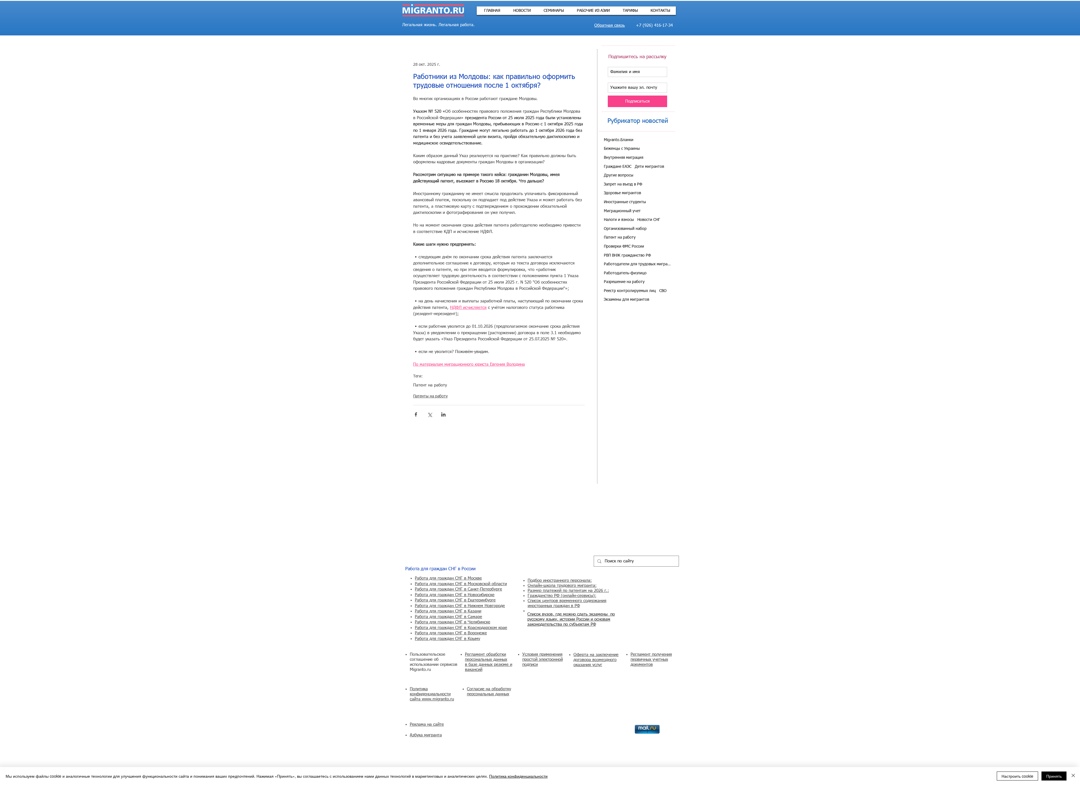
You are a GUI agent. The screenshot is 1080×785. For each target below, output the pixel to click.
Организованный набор (625, 229)
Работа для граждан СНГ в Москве (448, 578)
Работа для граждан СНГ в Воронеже (451, 633)
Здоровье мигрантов (622, 193)
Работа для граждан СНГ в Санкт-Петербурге (458, 589)
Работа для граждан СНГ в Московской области (461, 584)
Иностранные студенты (625, 202)
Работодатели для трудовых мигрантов (637, 264)
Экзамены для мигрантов (626, 300)
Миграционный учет (622, 211)
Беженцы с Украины (622, 149)
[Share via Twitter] (429, 414)
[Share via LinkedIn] (443, 414)
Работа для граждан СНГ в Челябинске (452, 622)
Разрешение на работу (624, 282)
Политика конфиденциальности (518, 776)
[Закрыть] (1073, 776)
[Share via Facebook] (415, 414)
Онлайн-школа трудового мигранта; (562, 585)
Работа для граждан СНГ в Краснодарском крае (461, 628)
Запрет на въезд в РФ (623, 184)
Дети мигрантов (649, 167)
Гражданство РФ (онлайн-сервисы (560, 596)
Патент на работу (430, 385)
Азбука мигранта (426, 735)
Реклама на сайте (427, 724)
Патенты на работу (430, 396)
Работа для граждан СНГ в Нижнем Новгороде (460, 606)
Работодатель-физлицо (625, 273)
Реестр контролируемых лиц (630, 291)
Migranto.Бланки (618, 140)
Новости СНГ (648, 220)
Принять (1054, 776)
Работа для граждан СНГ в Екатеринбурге (455, 600)
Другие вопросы (618, 175)
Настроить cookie (1017, 776)
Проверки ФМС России (624, 246)
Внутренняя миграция (623, 158)
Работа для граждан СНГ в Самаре (448, 617)
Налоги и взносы (619, 220)
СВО (663, 291)
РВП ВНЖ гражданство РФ (627, 255)
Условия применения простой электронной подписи (542, 659)
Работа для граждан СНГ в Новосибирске (454, 595)
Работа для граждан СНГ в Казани (448, 611)
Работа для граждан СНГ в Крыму (447, 639)
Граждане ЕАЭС (617, 167)
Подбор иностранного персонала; (560, 580)
